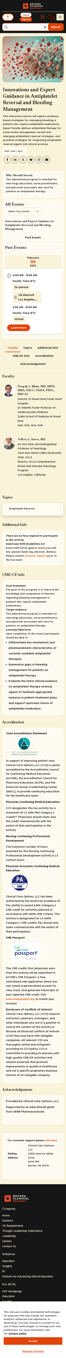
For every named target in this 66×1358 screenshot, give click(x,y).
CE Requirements (12, 1225)
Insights (7, 1266)
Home (6, 1215)
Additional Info (48, 347)
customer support (35, 555)
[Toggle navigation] (60, 17)
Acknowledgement (33, 364)
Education (8, 1260)
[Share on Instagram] (38, 159)
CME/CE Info (21, 356)
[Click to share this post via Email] (46, 159)
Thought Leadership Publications (22, 1230)
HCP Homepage (12, 1291)
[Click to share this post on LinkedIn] (15, 159)
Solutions (7, 1220)
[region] (33, 1329)
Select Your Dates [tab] (19, 211)
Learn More (18, 327)
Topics (27, 347)
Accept (33, 1340)
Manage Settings (33, 1351)
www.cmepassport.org (20, 999)
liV (3, 1271)
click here (51, 1140)
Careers (7, 1241)
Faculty (13, 347)
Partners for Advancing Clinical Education (27, 1276)
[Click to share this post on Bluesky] (30, 159)
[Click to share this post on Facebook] (7, 159)
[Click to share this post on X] (23, 159)
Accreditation (44, 356)
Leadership (9, 1235)
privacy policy (18, 1333)
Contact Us (9, 1246)
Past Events (33, 237)
